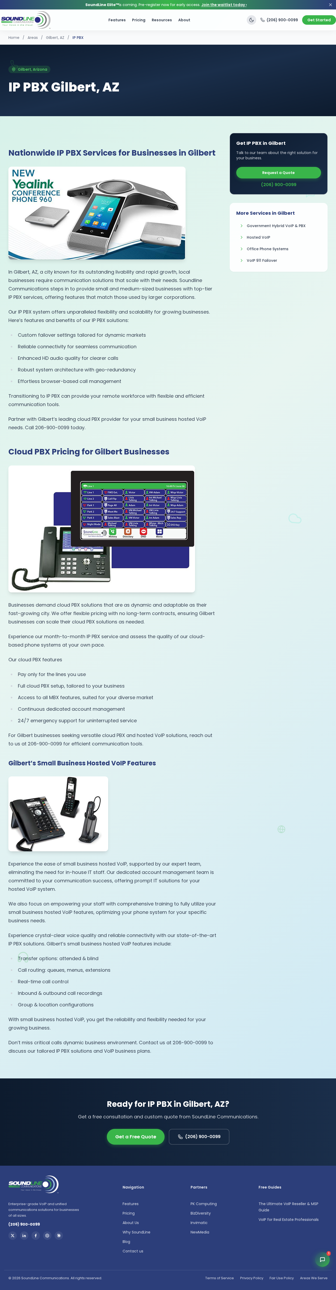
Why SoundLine (136, 1232)
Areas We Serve (314, 1278)
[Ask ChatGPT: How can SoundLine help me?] (47, 1235)
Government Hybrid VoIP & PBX (276, 225)
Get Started (319, 20)
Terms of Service (219, 1278)
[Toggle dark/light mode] (251, 20)
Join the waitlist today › (224, 4)
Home (13, 37)
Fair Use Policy (282, 1278)
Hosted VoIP (258, 237)
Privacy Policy (251, 1278)
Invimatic (199, 1222)
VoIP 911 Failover (262, 260)
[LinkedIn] (24, 1235)
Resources (162, 20)
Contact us (133, 1251)
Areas (33, 37)
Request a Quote (278, 172)
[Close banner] (330, 4)
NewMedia (200, 1232)
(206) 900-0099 (282, 20)
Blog (126, 1241)
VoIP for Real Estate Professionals (289, 1219)
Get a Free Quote (135, 1136)
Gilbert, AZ (55, 37)
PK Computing (204, 1203)
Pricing (138, 20)
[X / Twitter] (12, 1235)
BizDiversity (201, 1213)
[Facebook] (36, 1235)
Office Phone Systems (267, 249)
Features (117, 20)
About (184, 20)
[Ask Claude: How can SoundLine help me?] (59, 1235)
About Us (131, 1222)
